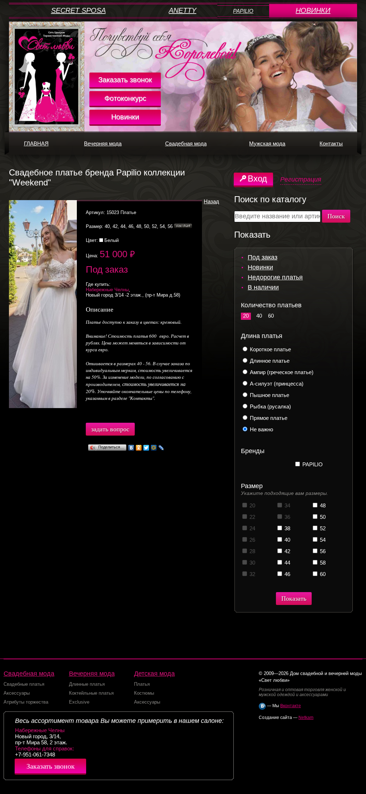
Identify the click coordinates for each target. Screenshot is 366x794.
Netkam (305, 717)
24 (251, 528)
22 (251, 517)
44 (286, 563)
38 (286, 528)
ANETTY (182, 10)
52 (322, 528)
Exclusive (79, 702)
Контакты (331, 143)
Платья (142, 684)
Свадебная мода (186, 143)
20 (246, 316)
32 (251, 574)
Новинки (125, 117)
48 (322, 505)
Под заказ (262, 257)
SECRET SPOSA (78, 10)
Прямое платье (267, 418)
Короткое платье (269, 349)
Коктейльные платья (91, 693)
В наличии (263, 287)
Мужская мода (267, 143)
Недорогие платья (275, 277)
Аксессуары (17, 693)
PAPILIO (243, 11)
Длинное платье (269, 361)
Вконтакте (290, 705)
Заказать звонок (125, 80)
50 (322, 517)
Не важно (260, 429)
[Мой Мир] (154, 447)
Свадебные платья (24, 684)
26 (251, 540)
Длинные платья (87, 684)
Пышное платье (268, 395)
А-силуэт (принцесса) (275, 384)
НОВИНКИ (313, 10)
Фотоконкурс (125, 98)
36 (286, 517)
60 (271, 316)
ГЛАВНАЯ (36, 143)
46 (286, 574)
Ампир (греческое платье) (280, 372)
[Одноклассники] (139, 447)
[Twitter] (146, 447)
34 (286, 505)
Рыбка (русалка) (269, 406)
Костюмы (144, 693)
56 (322, 551)
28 (251, 551)
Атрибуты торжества (26, 702)
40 (259, 316)
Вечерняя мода (103, 143)
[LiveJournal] (161, 447)
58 (322, 563)
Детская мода (154, 673)
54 (322, 540)
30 (251, 563)
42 (286, 551)
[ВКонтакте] (131, 447)
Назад (211, 201)
